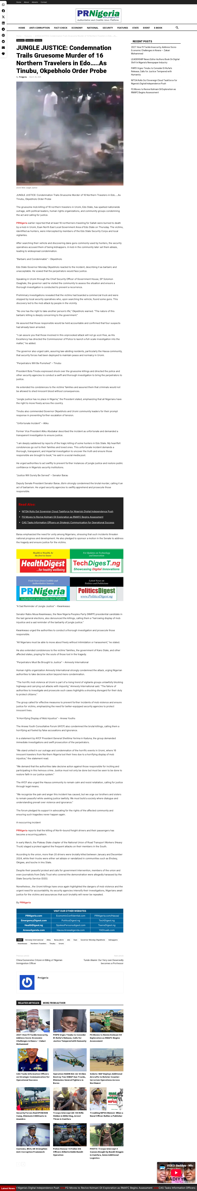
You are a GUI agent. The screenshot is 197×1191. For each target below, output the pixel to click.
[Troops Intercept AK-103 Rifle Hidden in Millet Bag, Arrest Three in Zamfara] (70, 1098)
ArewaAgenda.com (34, 930)
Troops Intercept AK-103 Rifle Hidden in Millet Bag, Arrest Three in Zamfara (68, 1116)
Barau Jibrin (59, 940)
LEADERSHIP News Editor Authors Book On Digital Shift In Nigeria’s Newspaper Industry (155, 61)
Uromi (61, 943)
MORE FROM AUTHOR (54, 1003)
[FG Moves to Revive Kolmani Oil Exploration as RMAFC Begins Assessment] (106, 1020)
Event (146, 27)
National (92, 27)
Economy (77, 27)
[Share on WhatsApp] (3, 4)
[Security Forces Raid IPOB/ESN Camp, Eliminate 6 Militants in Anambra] (33, 1098)
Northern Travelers (38, 943)
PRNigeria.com (33, 915)
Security (108, 27)
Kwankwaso (22, 943)
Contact (44, 2)
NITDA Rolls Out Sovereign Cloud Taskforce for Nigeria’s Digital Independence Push (67, 511)
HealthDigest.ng (34, 925)
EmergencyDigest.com (34, 920)
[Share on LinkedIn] (3, 23)
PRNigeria (21, 222)
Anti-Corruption (39, 27)
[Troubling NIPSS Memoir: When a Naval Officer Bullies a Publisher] (106, 1098)
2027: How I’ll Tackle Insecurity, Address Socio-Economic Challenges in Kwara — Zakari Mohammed (154, 50)
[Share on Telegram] (3, 29)
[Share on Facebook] (3, 10)
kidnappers (113, 940)
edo (68, 940)
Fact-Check (60, 27)
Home (18, 2)
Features (122, 27)
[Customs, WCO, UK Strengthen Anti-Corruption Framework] (33, 1134)
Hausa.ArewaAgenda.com (71, 930)
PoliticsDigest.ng (71, 920)
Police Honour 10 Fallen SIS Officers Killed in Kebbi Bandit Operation (68, 1152)
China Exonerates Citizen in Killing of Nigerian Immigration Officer (39, 962)
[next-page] (23, 1164)
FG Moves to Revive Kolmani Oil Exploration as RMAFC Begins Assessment (62, 516)
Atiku (49, 940)
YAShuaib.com (107, 930)
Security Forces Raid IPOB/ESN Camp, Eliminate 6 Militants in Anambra (32, 1116)
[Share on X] (3, 16)
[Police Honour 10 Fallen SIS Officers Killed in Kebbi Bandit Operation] (70, 1134)
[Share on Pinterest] (3, 35)
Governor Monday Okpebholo (93, 940)
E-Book (158, 27)
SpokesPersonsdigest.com (70, 925)
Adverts (35, 2)
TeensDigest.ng (106, 925)
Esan (75, 940)
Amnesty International (34, 940)
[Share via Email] (3, 47)
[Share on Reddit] (3, 41)
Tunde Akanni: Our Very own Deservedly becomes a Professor (103, 962)
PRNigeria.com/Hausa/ (106, 915)
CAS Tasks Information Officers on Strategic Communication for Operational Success (68, 522)
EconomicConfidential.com (70, 915)
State (135, 27)
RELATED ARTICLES (28, 1003)
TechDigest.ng (107, 920)
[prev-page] (18, 1164)
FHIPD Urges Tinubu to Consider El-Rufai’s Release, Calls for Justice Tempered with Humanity (69, 1038)
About (26, 2)
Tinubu (52, 943)
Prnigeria (23, 77)
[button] (177, 28)
